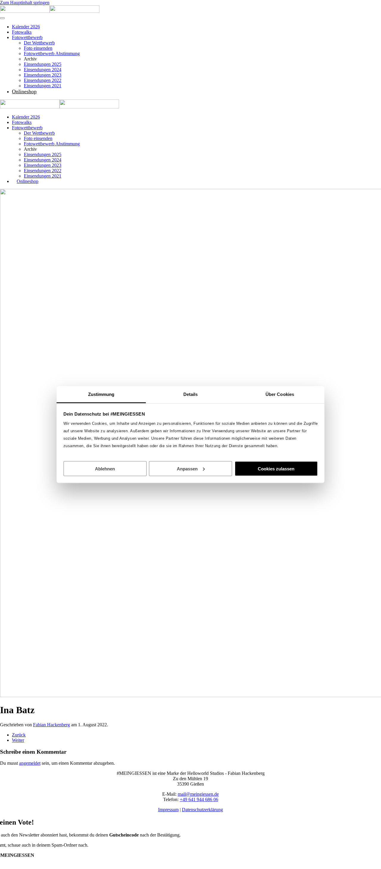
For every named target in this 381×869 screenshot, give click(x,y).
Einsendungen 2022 (42, 80)
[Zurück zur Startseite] (49, 11)
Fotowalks (22, 32)
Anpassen (187, 468)
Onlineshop (24, 91)
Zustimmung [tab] (101, 394)
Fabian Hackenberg (51, 724)
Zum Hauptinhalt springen (24, 2)
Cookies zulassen (276, 468)
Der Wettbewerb (39, 42)
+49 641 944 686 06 (199, 799)
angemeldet (29, 763)
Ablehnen (105, 468)
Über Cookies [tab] (280, 394)
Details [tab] (190, 394)
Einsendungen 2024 (42, 69)
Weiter (18, 740)
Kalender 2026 (26, 26)
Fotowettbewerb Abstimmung (52, 53)
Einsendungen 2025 (42, 64)
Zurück (19, 734)
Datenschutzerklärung (202, 809)
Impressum (168, 809)
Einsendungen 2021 (42, 85)
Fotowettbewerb (27, 37)
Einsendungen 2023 (42, 74)
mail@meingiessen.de (198, 794)
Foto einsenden (38, 48)
